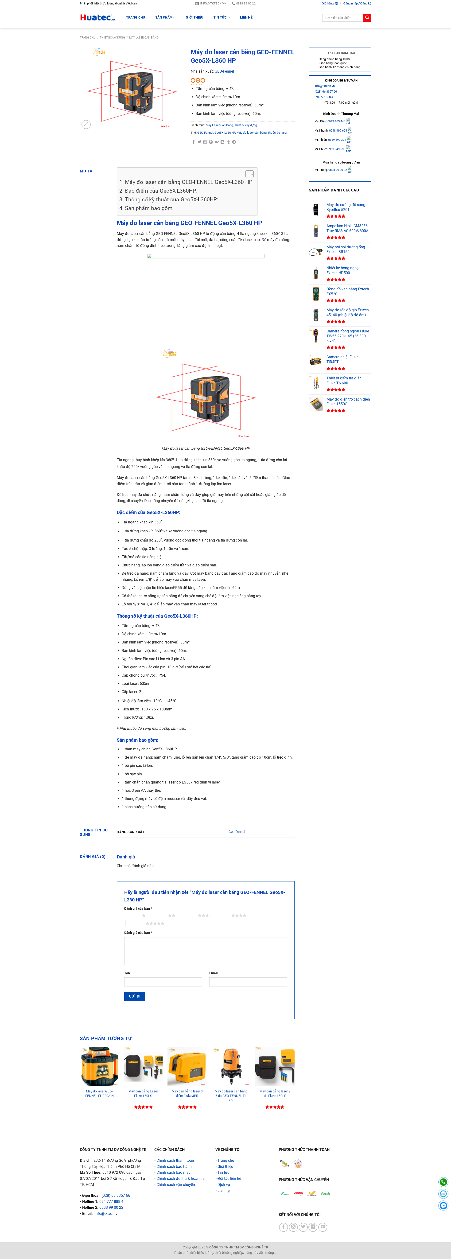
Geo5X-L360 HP (224, 132)
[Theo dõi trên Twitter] (303, 1227)
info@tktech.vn (325, 86)
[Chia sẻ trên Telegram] (234, 142)
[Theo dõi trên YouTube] (322, 1227)
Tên (127, 973)
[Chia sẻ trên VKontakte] (217, 142)
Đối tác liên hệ (229, 1178)
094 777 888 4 (324, 97)
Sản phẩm (163, 17)
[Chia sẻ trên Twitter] (199, 142)
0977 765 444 (336, 121)
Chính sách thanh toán (175, 1160)
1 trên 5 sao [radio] (132, 915)
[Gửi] (367, 18)
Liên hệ (246, 17)
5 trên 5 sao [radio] (136, 923)
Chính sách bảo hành (174, 1166)
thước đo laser (277, 132)
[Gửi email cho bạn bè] (205, 142)
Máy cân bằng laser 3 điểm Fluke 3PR (187, 1093)
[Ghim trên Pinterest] (211, 142)
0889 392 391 (337, 139)
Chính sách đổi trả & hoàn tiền (181, 1178)
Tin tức (220, 17)
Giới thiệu (194, 17)
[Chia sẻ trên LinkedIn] (222, 142)
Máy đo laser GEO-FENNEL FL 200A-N (99, 1093)
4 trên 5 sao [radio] (221, 915)
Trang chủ (88, 37)
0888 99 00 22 (337, 170)
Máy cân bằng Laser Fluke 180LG (143, 1093)
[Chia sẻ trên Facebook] (193, 142)
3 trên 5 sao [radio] (188, 915)
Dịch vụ (224, 1184)
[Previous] (80, 1083)
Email (213, 973)
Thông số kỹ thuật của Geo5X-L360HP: (171, 199)
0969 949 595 (336, 149)
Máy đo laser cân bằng (252, 132)
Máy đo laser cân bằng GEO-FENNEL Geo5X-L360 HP (189, 182)
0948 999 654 (338, 130)
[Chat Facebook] (443, 1205)
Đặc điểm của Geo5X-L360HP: (161, 191)
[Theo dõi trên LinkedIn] (312, 1227)
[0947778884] (443, 1182)
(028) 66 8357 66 (326, 91)
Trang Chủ (135, 17)
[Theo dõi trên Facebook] (283, 1227)
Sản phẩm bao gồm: (149, 208)
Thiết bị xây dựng (112, 37)
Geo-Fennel (237, 832)
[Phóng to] (86, 124)
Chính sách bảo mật (173, 1172)
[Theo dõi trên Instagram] (293, 1227)
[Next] (294, 1083)
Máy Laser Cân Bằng (144, 37)
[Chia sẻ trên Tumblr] (228, 142)
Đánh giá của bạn (138, 909)
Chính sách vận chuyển (175, 1184)
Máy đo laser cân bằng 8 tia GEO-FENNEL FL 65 (231, 1095)
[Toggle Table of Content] (247, 174)
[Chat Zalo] (443, 1194)
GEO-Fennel (224, 71)
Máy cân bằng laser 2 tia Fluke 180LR (275, 1093)
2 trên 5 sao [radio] (158, 915)
